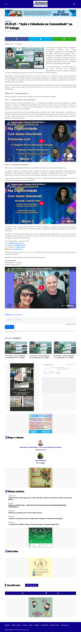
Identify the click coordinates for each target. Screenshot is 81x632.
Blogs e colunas (16, 625)
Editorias (7, 625)
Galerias (25, 625)
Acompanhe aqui (18, 249)
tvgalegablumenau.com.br (16, 243)
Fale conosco (65, 625)
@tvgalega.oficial (20, 245)
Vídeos (31, 625)
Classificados (44, 625)
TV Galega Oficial (19, 247)
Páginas (37, 625)
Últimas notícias (54, 625)
